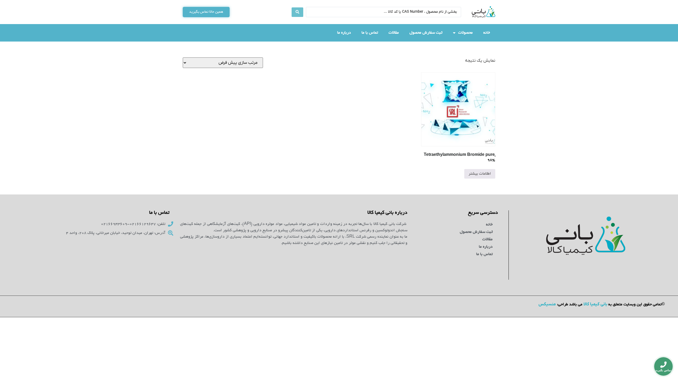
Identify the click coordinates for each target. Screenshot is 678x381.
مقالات (394, 33)
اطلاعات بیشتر (480, 174)
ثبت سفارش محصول (425, 33)
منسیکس (547, 304)
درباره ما (344, 33)
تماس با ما (370, 33)
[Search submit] (297, 12)
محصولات (465, 33)
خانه (486, 33)
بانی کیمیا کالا (595, 304)
